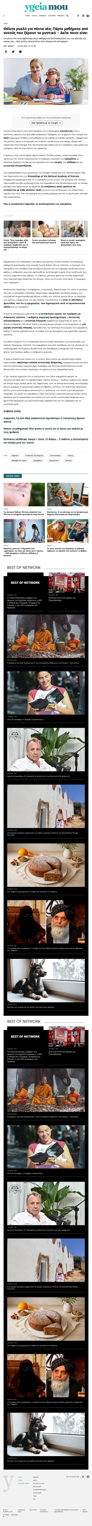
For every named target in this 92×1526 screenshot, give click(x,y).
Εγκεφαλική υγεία (19, 461)
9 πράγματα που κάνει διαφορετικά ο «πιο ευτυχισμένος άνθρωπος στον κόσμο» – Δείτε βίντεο (43, 663)
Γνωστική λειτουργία (34, 456)
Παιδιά (68, 461)
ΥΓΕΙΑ (27, 16)
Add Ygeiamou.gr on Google (45, 123)
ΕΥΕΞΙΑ (34, 16)
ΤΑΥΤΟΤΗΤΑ (33, 1510)
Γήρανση (15, 456)
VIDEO (35, 1480)
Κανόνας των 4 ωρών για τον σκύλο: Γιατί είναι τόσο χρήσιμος (30, 1007)
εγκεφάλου (70, 158)
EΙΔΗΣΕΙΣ (36, 1477)
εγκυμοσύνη (32, 303)
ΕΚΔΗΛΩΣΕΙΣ (37, 1486)
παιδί (6, 137)
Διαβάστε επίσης (12, 411)
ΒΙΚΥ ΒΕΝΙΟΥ (9, 46)
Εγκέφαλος (38, 461)
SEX (34, 1499)
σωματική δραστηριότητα (52, 317)
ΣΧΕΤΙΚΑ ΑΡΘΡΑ (12, 476)
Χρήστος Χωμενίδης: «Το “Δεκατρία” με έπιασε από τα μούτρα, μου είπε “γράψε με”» (38, 776)
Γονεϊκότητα (55, 456)
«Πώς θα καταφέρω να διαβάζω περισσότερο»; (25, 719)
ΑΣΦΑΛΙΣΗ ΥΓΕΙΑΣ (23, 1483)
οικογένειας (66, 130)
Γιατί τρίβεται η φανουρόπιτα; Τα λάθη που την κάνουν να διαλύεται (32, 892)
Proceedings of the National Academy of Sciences (53, 176)
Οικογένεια (53, 461)
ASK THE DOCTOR (38, 1483)
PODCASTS (61, 16)
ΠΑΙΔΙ (6, 23)
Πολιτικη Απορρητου (44, 1511)
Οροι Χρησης (85, 1511)
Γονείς (70, 456)
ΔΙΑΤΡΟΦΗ (51, 16)
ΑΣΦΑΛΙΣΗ (42, 16)
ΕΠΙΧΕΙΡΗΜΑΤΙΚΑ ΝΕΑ (39, 1490)
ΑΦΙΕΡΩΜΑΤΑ (37, 1493)
